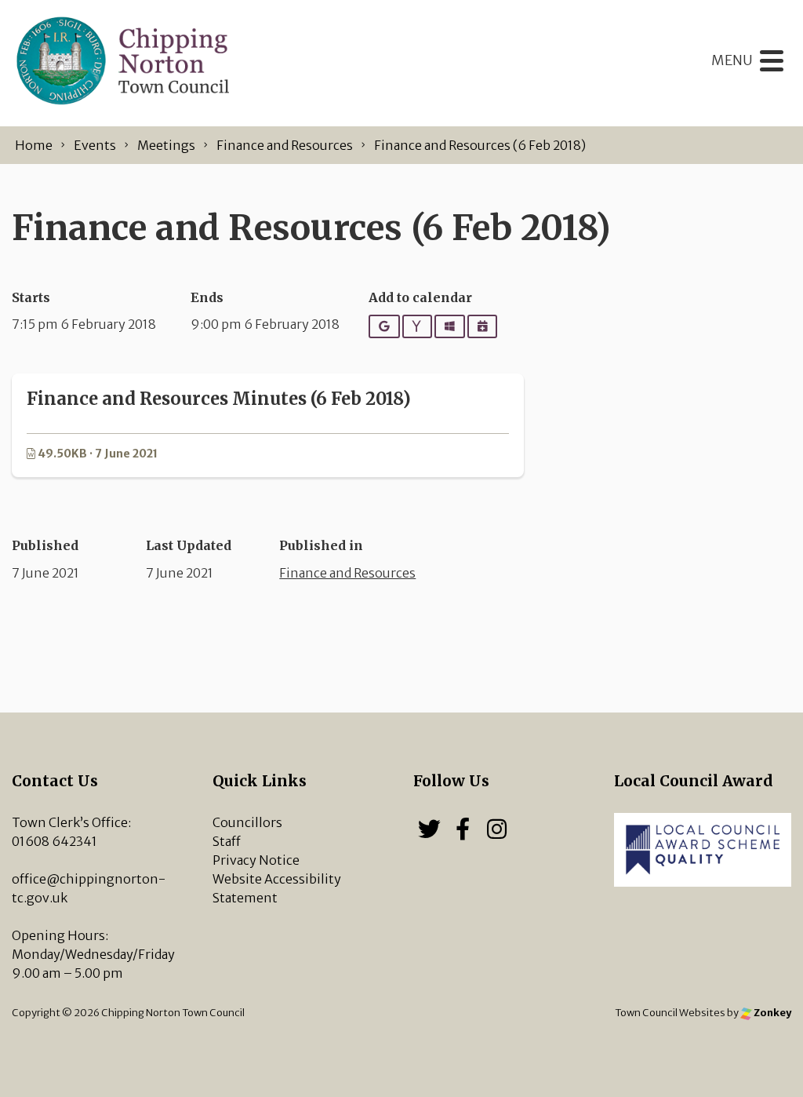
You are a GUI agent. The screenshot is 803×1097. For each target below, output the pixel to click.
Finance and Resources (347, 573)
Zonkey (771, 1012)
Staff (227, 841)
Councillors (247, 822)
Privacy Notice (256, 860)
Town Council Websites (670, 1012)
